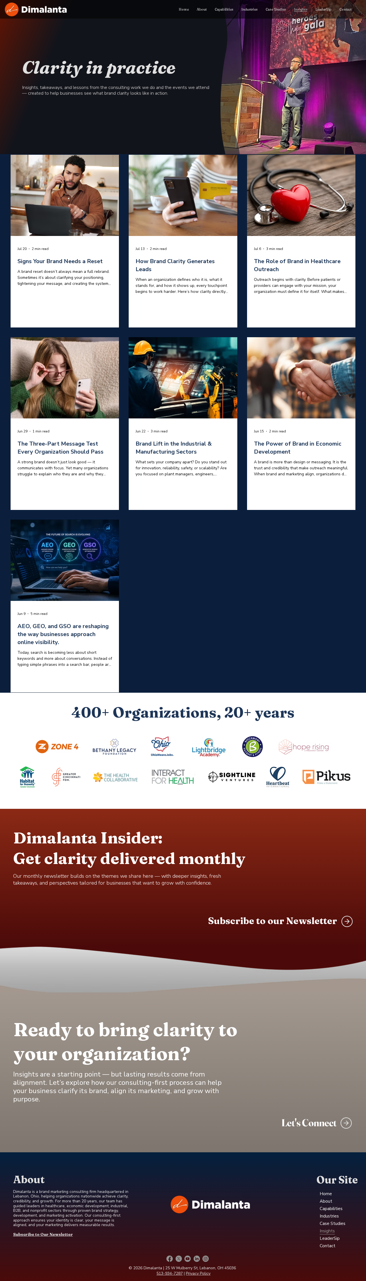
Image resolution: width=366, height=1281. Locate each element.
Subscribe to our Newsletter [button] (272, 920)
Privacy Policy (198, 1273)
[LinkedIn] (197, 1259)
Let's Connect (309, 1123)
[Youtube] (187, 1259)
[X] (179, 1259)
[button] (347, 921)
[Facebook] (169, 1259)
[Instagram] (205, 1259)
